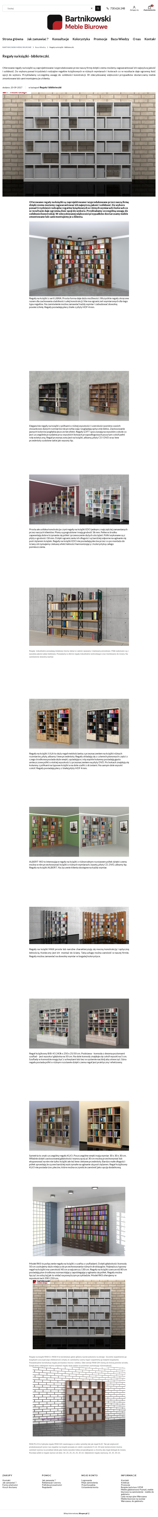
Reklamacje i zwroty (51, 1482)
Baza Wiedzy (40, 47)
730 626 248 (117, 8)
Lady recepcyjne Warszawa (134, 1496)
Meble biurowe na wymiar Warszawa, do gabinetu (133, 1499)
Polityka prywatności (52, 1485)
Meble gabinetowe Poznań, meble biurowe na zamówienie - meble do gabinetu (137, 1491)
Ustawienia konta (89, 1487)
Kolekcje (125, 1482)
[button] (98, 8)
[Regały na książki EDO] (79, 523)
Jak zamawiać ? (9, 1482)
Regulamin (47, 1487)
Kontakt (6, 1480)
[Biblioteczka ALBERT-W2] (79, 855)
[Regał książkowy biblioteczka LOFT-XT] (79, 419)
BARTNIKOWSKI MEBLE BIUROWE (16, 47)
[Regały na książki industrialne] (79, 644)
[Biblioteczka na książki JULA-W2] (79, 747)
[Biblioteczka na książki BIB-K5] (79, 1047)
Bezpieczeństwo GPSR (132, 1487)
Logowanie (86, 1480)
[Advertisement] (79, 332)
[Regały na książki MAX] (79, 943)
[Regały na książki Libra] (79, 295)
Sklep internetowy (75, 1513)
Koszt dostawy (9, 1487)
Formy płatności (10, 1485)
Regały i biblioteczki (50, 87)
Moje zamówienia (89, 1482)
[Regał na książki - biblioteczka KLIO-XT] (79, 1149)
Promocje (125, 1485)
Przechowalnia (88, 1485)
